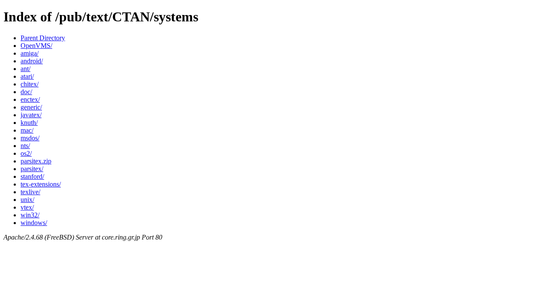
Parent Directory (43, 37)
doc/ (26, 91)
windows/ (34, 222)
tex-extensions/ (41, 184)
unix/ (27, 199)
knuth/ (29, 122)
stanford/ (32, 176)
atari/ (27, 76)
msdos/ (30, 138)
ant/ (25, 68)
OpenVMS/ (36, 45)
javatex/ (31, 114)
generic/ (31, 107)
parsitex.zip (36, 161)
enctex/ (30, 99)
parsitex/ (32, 168)
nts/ (25, 145)
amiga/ (30, 53)
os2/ (26, 153)
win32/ (30, 215)
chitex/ (30, 84)
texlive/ (30, 191)
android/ (32, 61)
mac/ (27, 130)
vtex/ (27, 207)
